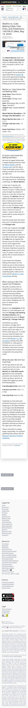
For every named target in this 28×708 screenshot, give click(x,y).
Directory (4, 513)
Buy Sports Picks (7, 531)
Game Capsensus (7, 524)
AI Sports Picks (6, 588)
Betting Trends (6, 518)
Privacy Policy (6, 611)
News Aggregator (7, 526)
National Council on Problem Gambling (13, 656)
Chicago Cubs (7, 167)
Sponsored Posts (7, 549)
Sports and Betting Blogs (9, 557)
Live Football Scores (7, 586)
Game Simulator (6, 522)
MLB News (4, 38)
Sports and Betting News (13, 17)
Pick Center (5, 509)
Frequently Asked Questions (10, 561)
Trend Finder (5, 520)
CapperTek (4, 17)
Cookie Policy (6, 613)
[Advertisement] (14, 454)
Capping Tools (6, 516)
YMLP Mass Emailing (8, 568)
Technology (5, 544)
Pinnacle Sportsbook (8, 582)
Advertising (5, 547)
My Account (5, 507)
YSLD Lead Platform (7, 566)
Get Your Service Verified (9, 551)
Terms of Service (7, 609)
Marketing (5, 546)
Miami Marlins (10, 165)
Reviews (4, 515)
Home (3, 505)
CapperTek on (6, 570)
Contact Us (5, 535)
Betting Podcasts (7, 528)
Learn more (17, 445)
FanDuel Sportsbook (8, 584)
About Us (4, 529)
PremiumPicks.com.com (7, 136)
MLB (21, 17)
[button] (25, 2)
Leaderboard (5, 511)
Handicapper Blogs (7, 559)
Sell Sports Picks (6, 533)
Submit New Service (8, 553)
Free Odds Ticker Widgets (9, 562)
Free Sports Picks (7, 564)
